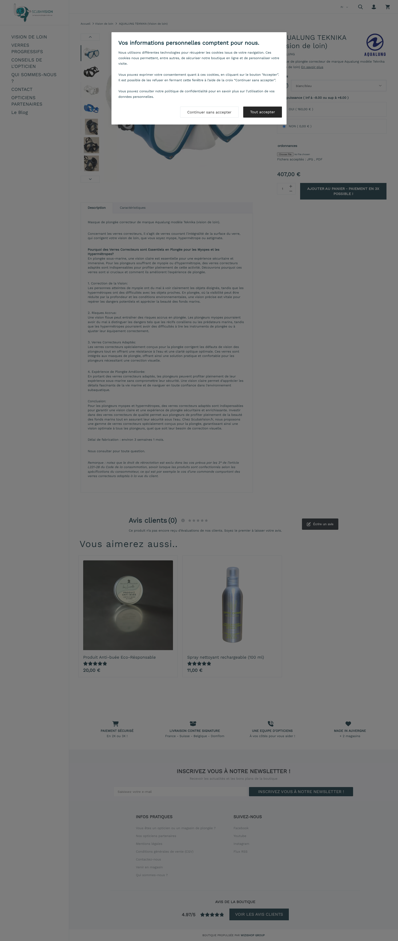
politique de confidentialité (186, 91)
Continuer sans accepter (209, 112)
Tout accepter (262, 112)
